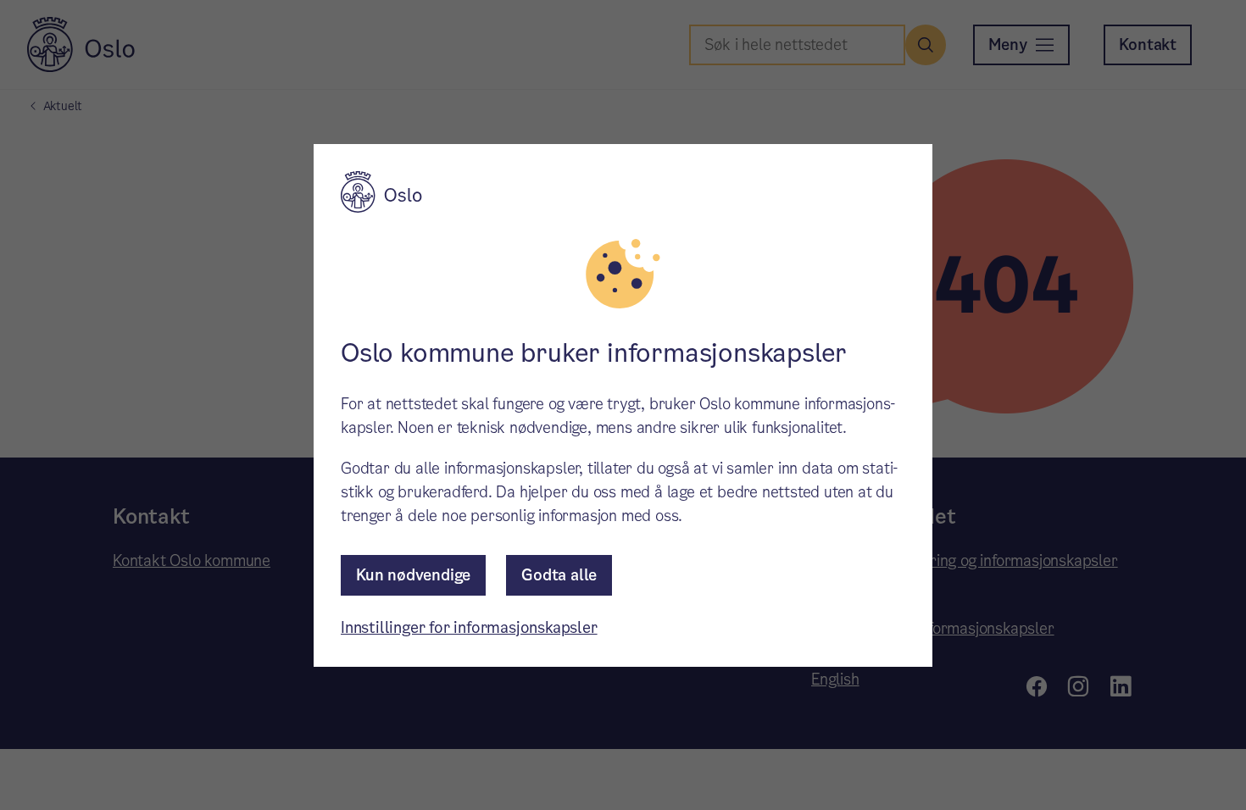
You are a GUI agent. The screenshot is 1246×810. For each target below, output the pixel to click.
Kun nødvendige (413, 574)
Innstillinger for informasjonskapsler (469, 627)
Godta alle (559, 574)
